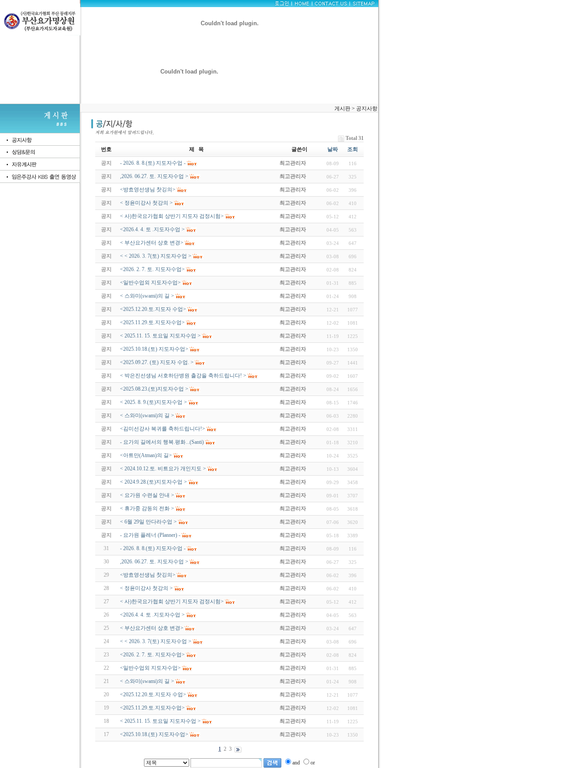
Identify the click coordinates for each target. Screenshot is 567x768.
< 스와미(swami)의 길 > (147, 681)
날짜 (332, 149)
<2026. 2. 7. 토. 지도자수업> (152, 655)
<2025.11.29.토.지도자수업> (152, 708)
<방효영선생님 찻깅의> (147, 575)
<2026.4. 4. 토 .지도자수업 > (152, 615)
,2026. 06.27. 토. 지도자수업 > (154, 562)
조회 (352, 149)
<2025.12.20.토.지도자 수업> (153, 694)
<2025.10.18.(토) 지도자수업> (154, 734)
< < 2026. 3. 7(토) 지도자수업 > (155, 641)
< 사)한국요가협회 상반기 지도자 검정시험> (172, 601)
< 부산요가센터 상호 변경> (151, 628)
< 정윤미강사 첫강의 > (146, 588)
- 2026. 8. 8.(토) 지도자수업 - (153, 548)
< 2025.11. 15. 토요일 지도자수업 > (160, 721)
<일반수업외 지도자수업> (150, 668)
